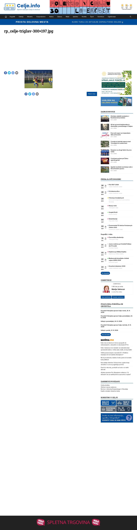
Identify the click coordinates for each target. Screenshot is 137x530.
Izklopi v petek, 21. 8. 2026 (109, 330)
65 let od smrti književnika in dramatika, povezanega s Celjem (122, 125)
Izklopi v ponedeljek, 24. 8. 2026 (111, 321)
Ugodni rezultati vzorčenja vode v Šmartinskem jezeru (122, 167)
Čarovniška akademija (116, 237)
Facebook (5, 72)
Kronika (84, 17)
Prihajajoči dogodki (111, 179)
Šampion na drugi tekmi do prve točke (121, 150)
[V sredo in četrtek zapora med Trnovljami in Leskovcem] (105, 144)
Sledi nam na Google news (12, 72)
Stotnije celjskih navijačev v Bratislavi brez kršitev (120, 117)
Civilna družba (105, 385)
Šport (92, 17)
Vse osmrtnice (106, 297)
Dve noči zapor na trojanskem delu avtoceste (120, 134)
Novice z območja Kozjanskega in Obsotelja (114, 389)
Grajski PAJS (113, 212)
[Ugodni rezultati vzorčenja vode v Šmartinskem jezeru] (105, 169)
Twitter (9, 72)
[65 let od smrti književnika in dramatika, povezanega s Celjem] (105, 127)
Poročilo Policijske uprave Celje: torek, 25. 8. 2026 (115, 311)
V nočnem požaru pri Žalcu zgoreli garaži (119, 159)
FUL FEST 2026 (114, 184)
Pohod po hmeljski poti (116, 198)
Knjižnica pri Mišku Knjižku (117, 252)
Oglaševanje (112, 17)
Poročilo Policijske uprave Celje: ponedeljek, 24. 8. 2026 (117, 316)
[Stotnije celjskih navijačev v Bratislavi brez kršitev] (105, 118)
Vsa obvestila (106, 334)
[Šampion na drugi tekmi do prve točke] (105, 152)
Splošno (75, 17)
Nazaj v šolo (113, 205)
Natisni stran (92, 94)
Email (16, 72)
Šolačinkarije (113, 219)
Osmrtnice (100, 17)
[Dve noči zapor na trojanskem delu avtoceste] (105, 135)
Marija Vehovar (118, 289)
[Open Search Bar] (130, 16)
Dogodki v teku (106, 234)
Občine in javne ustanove (108, 387)
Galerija (21, 17)
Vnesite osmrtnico (118, 297)
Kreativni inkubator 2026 (117, 266)
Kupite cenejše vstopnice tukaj (110, 391)
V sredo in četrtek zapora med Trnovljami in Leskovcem (121, 142)
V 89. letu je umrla (117, 286)
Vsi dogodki (105, 273)
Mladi (67, 17)
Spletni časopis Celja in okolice (6, 16)
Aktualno (30, 17)
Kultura (51, 17)
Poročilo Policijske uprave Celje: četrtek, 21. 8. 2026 (116, 325)
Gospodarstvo (40, 17)
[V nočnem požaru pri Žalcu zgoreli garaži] (105, 161)
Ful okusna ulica (114, 191)
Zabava (59, 17)
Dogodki (12, 17)
